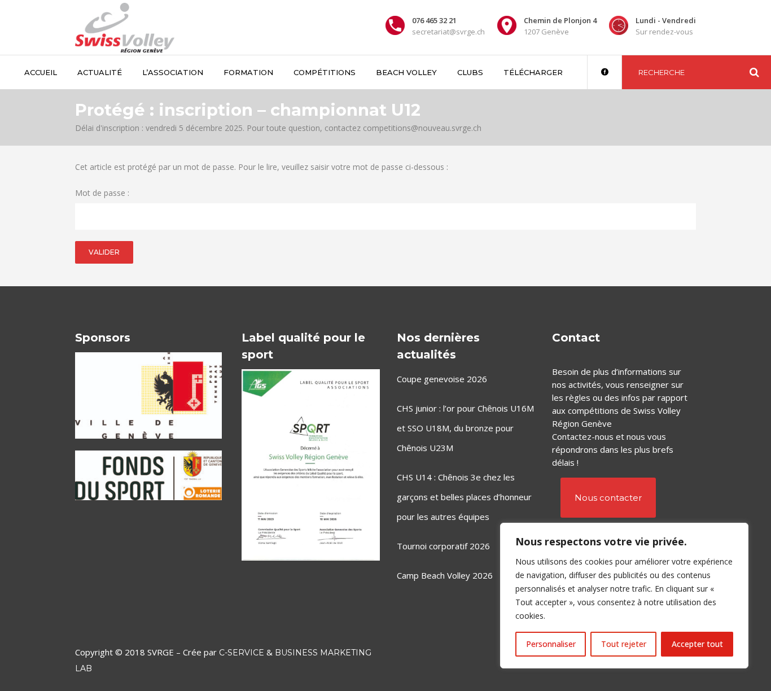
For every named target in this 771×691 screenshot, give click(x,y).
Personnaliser (551, 643)
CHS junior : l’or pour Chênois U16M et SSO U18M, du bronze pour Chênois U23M (465, 428)
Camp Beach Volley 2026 (445, 575)
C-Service (241, 653)
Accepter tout (697, 643)
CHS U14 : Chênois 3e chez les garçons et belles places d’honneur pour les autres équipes (464, 496)
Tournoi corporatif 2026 (443, 546)
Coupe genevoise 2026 (442, 378)
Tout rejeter (623, 643)
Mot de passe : (102, 192)
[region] (624, 595)
